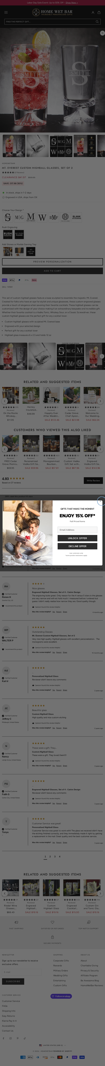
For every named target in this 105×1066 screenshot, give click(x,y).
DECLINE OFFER (77, 546)
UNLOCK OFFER (77, 538)
